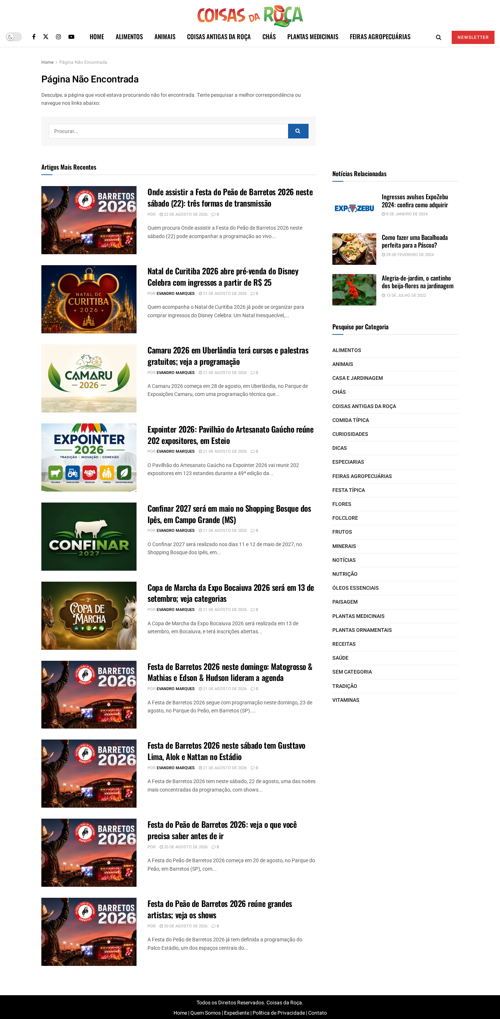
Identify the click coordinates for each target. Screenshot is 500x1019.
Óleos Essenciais (355, 588)
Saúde (340, 658)
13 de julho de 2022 (405, 295)
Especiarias (348, 462)
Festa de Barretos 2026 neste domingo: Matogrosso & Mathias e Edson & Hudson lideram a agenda (230, 671)
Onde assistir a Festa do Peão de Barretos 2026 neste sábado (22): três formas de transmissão (230, 197)
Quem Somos (205, 1013)
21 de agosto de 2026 (224, 293)
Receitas (344, 644)
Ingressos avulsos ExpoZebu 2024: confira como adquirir (415, 200)
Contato (317, 1013)
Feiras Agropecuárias (380, 36)
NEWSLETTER (473, 37)
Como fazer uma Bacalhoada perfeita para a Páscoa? (415, 241)
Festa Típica (348, 490)
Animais (164, 36)
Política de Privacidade (279, 1013)
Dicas (339, 448)
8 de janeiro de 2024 (406, 214)
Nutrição (345, 574)
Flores (341, 504)
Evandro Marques (176, 293)
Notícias (344, 560)
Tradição (344, 686)
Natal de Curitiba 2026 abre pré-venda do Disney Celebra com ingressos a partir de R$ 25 (223, 276)
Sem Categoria (352, 672)
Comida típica (350, 420)
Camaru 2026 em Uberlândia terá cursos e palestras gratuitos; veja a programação (228, 355)
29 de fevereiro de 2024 (409, 255)
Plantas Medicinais (312, 36)
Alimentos (129, 36)
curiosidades (350, 434)
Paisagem (345, 602)
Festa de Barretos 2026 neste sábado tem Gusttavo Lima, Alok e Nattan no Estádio (226, 750)
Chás (269, 36)
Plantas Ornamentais (362, 630)
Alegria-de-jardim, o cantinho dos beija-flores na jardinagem (418, 281)
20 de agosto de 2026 (185, 847)
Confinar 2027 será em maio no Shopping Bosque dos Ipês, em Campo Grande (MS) (229, 513)
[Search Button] (298, 131)
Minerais (344, 546)
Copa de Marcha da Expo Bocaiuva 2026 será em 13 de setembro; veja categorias (231, 592)
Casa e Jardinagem (357, 378)
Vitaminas (345, 700)
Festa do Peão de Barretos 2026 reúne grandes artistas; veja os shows (220, 908)
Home (97, 36)
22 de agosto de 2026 (185, 214)
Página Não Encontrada (83, 62)
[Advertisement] (396, 104)
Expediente (236, 1013)
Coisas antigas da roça (219, 36)
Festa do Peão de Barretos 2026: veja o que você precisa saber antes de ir (222, 829)
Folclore (345, 518)
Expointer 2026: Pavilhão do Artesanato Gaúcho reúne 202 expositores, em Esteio (231, 434)
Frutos (342, 532)
